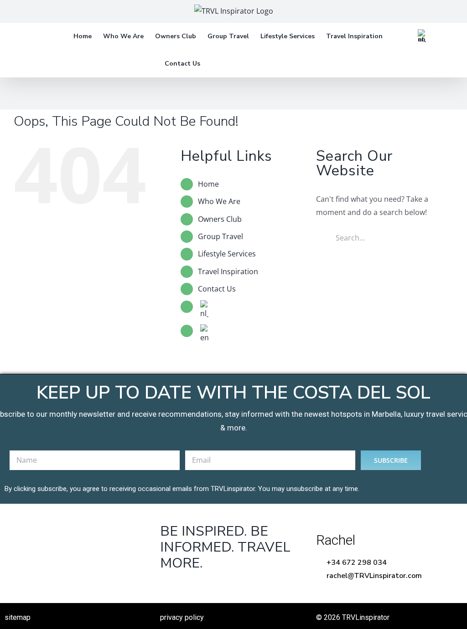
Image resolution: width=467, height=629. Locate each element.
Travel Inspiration (228, 271)
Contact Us (217, 289)
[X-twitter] (196, 586)
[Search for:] (384, 237)
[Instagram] (225, 586)
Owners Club (220, 219)
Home (208, 184)
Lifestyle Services (227, 254)
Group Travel (220, 236)
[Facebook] (168, 586)
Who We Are (219, 201)
